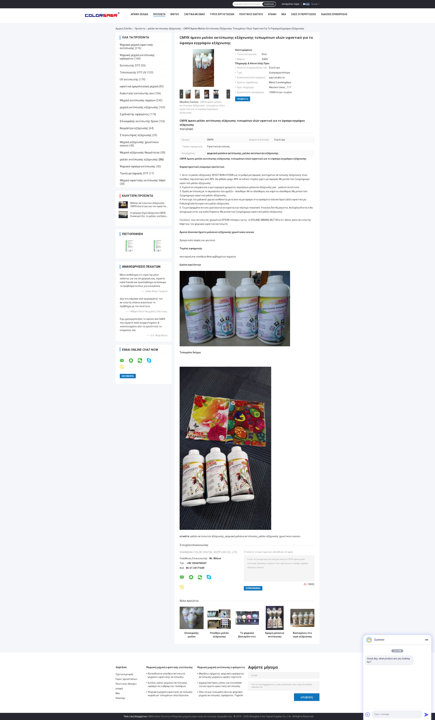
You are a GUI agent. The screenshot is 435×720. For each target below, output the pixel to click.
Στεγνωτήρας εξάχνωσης (136, 135)
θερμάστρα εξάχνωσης (134, 128)
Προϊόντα (159, 14)
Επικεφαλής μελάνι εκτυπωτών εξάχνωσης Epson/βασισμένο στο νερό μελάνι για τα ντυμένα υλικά (191, 635)
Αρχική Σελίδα (139, 14)
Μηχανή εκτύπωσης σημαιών (137, 100)
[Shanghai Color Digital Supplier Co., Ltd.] (101, 15)
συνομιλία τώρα (290, 4)
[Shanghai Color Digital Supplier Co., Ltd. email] (124, 360)
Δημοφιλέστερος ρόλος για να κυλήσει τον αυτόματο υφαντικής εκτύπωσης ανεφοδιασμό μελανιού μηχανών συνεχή (221, 685)
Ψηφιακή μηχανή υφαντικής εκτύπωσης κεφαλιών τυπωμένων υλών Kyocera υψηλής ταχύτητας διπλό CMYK (170, 694)
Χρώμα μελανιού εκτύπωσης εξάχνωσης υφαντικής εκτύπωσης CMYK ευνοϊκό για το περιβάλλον (274, 635)
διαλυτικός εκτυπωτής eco (137, 93)
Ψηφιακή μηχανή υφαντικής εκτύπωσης (169, 667)
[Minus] (426, 640)
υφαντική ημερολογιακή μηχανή (139, 86)
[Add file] (367, 714)
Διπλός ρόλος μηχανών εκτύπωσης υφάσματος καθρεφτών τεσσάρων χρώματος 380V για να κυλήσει (167, 685)
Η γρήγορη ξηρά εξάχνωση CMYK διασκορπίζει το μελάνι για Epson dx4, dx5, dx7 (148, 216)
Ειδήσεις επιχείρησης (334, 14)
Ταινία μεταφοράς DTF (134, 173)
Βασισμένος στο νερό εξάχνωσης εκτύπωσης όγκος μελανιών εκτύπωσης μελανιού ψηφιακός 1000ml (302, 635)
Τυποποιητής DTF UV (133, 72)
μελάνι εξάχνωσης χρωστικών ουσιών (279, 536)
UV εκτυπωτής (129, 79)
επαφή (272, 14)
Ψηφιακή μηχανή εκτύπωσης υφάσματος (221, 667)
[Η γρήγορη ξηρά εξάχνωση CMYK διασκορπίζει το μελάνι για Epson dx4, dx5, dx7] (123, 215)
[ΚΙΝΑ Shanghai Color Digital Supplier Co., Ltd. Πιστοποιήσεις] (130, 246)
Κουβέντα (242, 99)
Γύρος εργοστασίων (222, 14)
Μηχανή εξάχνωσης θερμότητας (140, 152)
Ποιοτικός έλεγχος (251, 14)
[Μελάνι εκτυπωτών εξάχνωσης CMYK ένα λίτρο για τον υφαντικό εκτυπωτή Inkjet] (123, 205)
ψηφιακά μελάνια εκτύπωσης (241, 536)
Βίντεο (174, 14)
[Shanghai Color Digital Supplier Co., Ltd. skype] (151, 360)
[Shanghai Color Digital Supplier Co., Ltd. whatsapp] (133, 360)
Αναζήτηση (269, 4)
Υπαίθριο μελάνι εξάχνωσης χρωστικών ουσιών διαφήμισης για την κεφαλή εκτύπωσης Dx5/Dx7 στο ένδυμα (219, 635)
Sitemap (120, 698)
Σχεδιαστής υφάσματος (134, 114)
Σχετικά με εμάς (194, 14)
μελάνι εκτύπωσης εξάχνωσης (164, 28)
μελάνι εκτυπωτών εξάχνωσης (207, 536)
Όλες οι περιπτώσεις (303, 14)
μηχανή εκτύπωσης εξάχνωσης (139, 107)
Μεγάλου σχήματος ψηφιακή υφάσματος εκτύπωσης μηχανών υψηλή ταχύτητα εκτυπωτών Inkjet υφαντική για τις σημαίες (221, 675)
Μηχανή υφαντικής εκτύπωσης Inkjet (143, 180)
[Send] (426, 714)
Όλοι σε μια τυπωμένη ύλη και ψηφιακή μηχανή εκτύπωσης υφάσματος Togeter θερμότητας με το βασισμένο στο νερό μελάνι (221, 694)
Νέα (283, 14)
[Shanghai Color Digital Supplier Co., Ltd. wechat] (142, 360)
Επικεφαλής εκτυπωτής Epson (139, 121)
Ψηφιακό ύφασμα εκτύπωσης (137, 166)
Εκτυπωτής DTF (130, 65)
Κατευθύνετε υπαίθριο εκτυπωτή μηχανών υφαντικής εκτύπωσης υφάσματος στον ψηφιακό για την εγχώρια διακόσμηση (167, 675)
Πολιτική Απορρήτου (135, 716)
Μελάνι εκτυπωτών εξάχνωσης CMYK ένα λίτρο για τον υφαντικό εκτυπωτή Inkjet (148, 206)
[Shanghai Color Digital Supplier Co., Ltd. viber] (124, 367)
